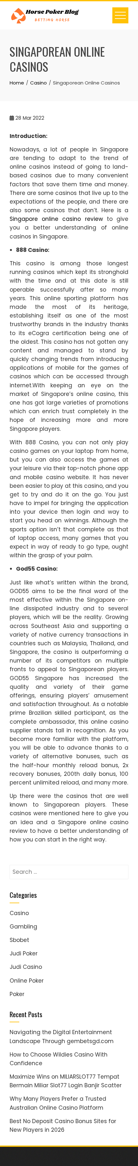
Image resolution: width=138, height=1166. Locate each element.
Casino (19, 913)
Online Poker (27, 981)
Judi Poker (24, 953)
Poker (17, 994)
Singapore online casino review (56, 219)
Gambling (23, 926)
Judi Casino (26, 967)
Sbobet (19, 940)
